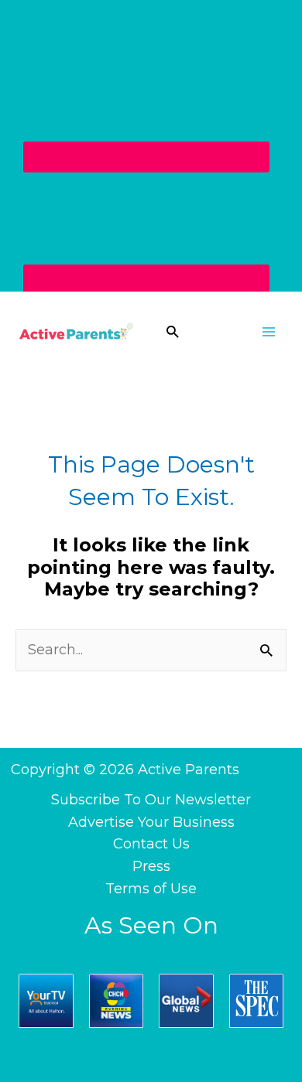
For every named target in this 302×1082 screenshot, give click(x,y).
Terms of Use (151, 888)
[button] (172, 331)
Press (151, 866)
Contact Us (151, 843)
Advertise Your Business (151, 822)
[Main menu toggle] (268, 331)
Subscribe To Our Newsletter (151, 799)
